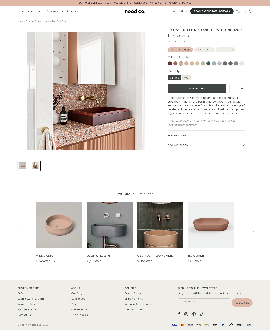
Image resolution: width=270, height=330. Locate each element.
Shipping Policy (134, 298)
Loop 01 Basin (98, 255)
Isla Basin (196, 255)
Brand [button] (41, 11)
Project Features (81, 303)
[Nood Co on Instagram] (186, 314)
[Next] (253, 231)
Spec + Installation (28, 309)
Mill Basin (44, 255)
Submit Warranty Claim (31, 298)
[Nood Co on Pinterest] (194, 314)
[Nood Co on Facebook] (179, 314)
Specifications (177, 135)
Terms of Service (134, 309)
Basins (29, 21)
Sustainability (79, 309)
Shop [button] (20, 11)
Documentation (178, 145)
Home (20, 21)
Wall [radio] (186, 77)
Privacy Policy (133, 293)
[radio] (170, 63)
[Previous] (16, 231)
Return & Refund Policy (138, 303)
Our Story (77, 293)
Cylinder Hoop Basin (155, 255)
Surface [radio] (174, 77)
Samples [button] (31, 11)
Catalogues (78, 298)
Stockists (52, 11)
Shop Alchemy (68, 11)
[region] (135, 235)
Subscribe (242, 303)
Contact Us (24, 314)
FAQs (20, 293)
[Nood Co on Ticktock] (201, 314)
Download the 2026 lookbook (212, 11)
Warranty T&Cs (26, 303)
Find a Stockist (80, 314)
